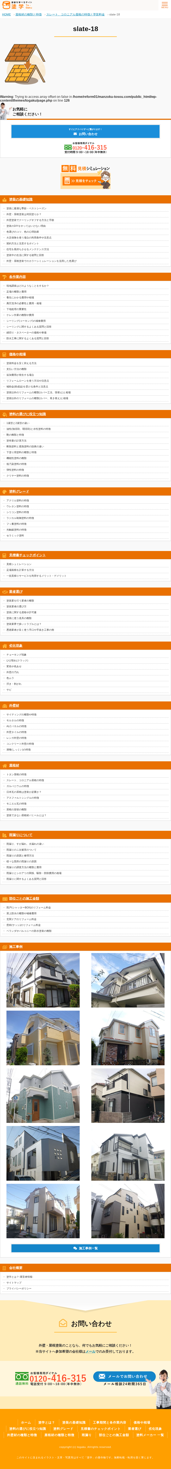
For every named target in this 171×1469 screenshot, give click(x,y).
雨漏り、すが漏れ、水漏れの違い (25, 843)
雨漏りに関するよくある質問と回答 (26, 879)
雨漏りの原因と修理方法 (20, 855)
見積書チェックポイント (27, 555)
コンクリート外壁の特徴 (20, 743)
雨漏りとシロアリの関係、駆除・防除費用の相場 (34, 873)
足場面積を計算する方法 (20, 570)
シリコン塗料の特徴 (17, 512)
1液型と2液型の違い (17, 423)
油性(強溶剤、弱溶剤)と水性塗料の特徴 (28, 428)
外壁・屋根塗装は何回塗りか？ (23, 214)
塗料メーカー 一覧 (150, 1435)
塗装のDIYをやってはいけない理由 (26, 225)
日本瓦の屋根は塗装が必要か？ (23, 792)
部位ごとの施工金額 (24, 898)
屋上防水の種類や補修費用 (21, 913)
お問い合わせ (85, 132)
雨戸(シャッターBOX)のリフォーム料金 (28, 907)
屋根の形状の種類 (16, 809)
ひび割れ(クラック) (17, 660)
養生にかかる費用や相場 (20, 297)
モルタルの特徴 (15, 720)
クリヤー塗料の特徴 (17, 475)
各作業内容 (17, 277)
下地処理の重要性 (16, 309)
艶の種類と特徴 (15, 434)
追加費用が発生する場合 (20, 374)
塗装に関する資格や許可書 (21, 612)
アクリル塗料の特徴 (17, 500)
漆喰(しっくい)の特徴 (18, 749)
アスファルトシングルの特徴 (22, 797)
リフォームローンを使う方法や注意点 (27, 380)
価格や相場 (17, 354)
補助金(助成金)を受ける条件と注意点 (27, 386)
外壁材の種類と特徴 (22, 1435)
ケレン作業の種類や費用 (20, 315)
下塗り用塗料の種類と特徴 (21, 452)
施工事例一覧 (88, 1248)
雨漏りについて (21, 835)
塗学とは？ (46, 1422)
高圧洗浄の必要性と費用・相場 (23, 303)
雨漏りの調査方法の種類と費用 (23, 867)
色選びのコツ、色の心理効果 (22, 231)
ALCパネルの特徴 (16, 726)
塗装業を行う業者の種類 (20, 600)
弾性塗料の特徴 (15, 469)
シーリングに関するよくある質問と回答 (29, 326)
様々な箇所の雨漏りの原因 (21, 861)
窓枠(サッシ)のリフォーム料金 (23, 925)
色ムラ (10, 678)
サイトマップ (13, 1282)
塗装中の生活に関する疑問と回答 (25, 255)
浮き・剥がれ (13, 683)
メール (91, 1351)
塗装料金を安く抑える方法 (21, 363)
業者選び (16, 591)
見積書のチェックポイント (101, 1428)
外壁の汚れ (12, 672)
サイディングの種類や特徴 (21, 714)
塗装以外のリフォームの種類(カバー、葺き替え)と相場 (37, 398)
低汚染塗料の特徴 (16, 464)
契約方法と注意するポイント (22, 243)
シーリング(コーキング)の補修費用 (26, 320)
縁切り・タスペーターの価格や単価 (26, 332)
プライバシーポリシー (18, 1288)
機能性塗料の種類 (16, 458)
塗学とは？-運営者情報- (19, 1276)
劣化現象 (16, 645)
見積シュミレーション (18, 564)
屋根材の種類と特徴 (59, 1435)
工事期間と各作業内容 (109, 1422)
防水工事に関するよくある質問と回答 (27, 338)
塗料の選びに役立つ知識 (27, 414)
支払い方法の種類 (16, 369)
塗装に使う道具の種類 (18, 618)
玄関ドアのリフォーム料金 (21, 919)
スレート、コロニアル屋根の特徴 (25, 780)
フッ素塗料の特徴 (16, 523)
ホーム (26, 1422)
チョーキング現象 (16, 654)
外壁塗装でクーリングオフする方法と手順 (30, 220)
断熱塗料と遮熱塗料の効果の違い (25, 446)
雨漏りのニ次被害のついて (21, 849)
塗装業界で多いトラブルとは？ (23, 624)
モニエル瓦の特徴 (16, 803)
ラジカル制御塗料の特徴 (20, 518)
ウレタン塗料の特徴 (17, 506)
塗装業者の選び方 (16, 606)
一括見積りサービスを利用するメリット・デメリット (36, 575)
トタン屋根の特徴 (16, 774)
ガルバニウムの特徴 (17, 786)
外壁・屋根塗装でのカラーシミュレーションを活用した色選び (41, 261)
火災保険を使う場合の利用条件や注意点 (29, 237)
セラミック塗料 (15, 535)
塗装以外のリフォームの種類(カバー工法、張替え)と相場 (38, 392)
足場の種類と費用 (16, 291)
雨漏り (87, 1435)
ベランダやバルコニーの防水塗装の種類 (29, 930)
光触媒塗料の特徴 (16, 529)
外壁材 (14, 705)
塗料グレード (19, 491)
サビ (8, 689)
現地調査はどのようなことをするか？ (27, 285)
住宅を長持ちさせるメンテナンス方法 (27, 249)
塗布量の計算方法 (16, 440)
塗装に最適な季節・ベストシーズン (26, 208)
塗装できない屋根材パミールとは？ (26, 815)
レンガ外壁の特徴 (16, 737)
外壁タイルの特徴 (16, 732)
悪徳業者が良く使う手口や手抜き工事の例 (30, 629)
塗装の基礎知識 (21, 199)
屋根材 (14, 765)
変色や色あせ (13, 666)
